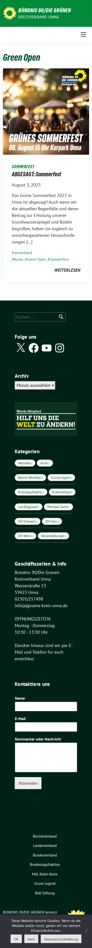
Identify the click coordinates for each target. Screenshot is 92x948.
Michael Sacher (58, 507)
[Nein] (85, 931)
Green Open (36, 259)
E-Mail (21, 718)
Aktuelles (25, 463)
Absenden (28, 783)
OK (16, 939)
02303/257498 (29, 599)
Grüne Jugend (61, 477)
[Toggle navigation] (83, 34)
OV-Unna (52, 521)
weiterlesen (67, 270)
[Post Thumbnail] (46, 111)
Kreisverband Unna (38, 17)
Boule (18, 259)
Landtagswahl (28, 507)
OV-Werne (25, 536)
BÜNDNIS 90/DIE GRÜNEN (44, 10)
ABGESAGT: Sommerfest (36, 174)
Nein (31, 939)
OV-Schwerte (27, 521)
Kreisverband (22, 252)
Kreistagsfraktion (31, 492)
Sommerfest (59, 259)
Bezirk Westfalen (30, 477)
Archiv (45, 463)
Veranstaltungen (53, 536)
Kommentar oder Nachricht (39, 739)
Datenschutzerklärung (61, 939)
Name (21, 698)
